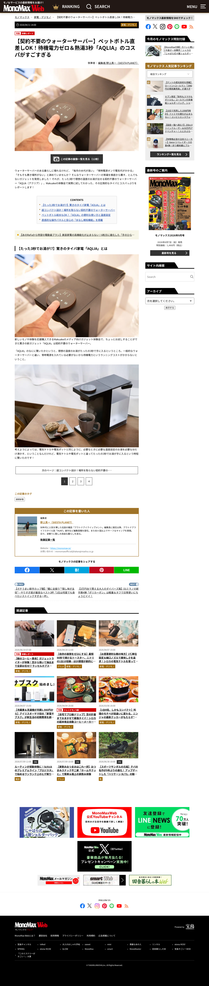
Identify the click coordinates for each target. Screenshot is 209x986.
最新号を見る (169, 253)
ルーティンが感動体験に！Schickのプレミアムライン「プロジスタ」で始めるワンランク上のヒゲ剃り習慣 (34, 772)
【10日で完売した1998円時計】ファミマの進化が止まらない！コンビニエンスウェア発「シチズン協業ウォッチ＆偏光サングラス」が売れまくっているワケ (179, 114)
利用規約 (91, 935)
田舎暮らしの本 (159, 948)
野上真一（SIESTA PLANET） (56, 522)
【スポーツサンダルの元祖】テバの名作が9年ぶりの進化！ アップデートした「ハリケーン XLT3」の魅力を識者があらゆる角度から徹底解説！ (118, 774)
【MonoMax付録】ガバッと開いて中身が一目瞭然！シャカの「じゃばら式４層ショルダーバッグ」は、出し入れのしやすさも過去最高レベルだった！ (178, 50)
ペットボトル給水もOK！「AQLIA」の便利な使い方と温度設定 (76, 215)
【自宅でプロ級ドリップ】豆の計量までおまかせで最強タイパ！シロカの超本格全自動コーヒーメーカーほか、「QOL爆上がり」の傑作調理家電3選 (76, 722)
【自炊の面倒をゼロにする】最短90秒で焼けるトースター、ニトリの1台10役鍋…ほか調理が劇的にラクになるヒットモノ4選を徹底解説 (76, 659)
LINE (126, 570)
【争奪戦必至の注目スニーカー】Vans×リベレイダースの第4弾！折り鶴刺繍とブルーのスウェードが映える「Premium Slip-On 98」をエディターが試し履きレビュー (179, 142)
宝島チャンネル (24, 944)
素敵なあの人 (135, 944)
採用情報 (54, 935)
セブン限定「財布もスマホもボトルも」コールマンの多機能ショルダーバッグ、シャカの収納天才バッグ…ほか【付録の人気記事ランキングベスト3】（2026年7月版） (179, 100)
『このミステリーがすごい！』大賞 (26, 955)
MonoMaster (135, 948)
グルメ (61, 666)
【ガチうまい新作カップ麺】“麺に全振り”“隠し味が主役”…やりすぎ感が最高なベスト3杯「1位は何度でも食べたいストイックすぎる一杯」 (45, 592)
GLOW (65, 948)
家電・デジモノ (128, 24)
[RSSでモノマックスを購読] (126, 906)
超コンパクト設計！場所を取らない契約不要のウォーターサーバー (78, 210)
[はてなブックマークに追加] (76, 570)
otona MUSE (45, 948)
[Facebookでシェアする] (27, 570)
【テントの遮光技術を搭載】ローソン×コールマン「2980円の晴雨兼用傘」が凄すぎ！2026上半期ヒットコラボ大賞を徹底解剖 (179, 85)
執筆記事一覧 (47, 539)
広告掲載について (106, 935)
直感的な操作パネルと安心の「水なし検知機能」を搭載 (72, 220)
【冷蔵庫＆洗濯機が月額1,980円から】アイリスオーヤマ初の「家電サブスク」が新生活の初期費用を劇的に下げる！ (34, 715)
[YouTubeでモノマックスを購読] (184, 28)
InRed (42, 944)
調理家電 (20, 499)
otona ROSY (180, 944)
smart (110, 948)
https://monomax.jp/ (60, 548)
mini (109, 944)
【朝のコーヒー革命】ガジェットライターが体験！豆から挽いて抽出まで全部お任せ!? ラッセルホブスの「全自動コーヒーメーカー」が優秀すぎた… (34, 666)
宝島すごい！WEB (183, 948)
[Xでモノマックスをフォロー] (155, 28)
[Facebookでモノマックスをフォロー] (148, 28)
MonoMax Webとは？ (25, 935)
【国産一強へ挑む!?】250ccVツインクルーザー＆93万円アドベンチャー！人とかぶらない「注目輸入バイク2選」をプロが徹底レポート (179, 128)
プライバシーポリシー (72, 935)
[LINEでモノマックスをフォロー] (177, 28)
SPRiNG (20, 948)
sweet (87, 944)
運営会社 (43, 935)
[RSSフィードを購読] (191, 28)
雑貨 (18, 779)
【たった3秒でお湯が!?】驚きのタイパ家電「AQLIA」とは (73, 205)
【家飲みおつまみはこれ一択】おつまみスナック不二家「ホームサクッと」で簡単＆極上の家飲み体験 (76, 770)
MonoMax (89, 948)
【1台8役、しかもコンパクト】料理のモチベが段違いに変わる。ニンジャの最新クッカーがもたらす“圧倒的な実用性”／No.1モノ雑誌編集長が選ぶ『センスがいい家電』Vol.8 (118, 719)
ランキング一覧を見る (169, 154)
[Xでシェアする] (52, 570)
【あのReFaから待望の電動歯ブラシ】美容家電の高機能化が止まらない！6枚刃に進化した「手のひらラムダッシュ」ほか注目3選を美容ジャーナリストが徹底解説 (77, 235)
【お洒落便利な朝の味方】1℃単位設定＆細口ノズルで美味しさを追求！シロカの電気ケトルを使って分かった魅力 (118, 659)
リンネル (156, 944)
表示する (170, 307)
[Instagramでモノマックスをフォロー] (162, 28)
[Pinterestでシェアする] (101, 570)
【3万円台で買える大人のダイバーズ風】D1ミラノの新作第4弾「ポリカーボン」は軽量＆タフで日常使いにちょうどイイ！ (108, 592)
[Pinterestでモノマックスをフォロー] (169, 28)
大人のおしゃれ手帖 (71, 944)
